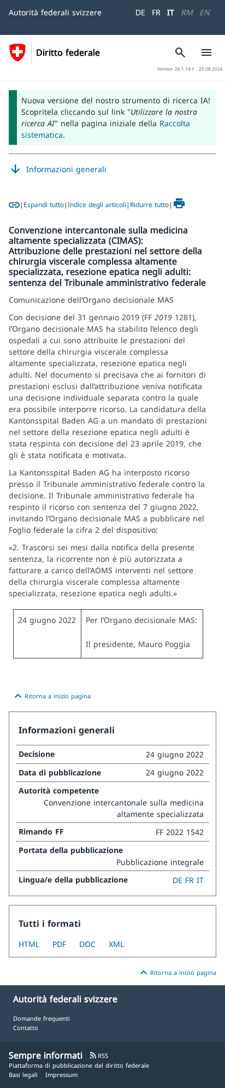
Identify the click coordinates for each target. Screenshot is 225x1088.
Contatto (25, 1028)
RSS (98, 1055)
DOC (87, 944)
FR (156, 12)
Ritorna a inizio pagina (51, 696)
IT (170, 12)
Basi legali (23, 1075)
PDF (59, 944)
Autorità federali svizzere (55, 12)
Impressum (61, 1075)
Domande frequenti (41, 1018)
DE (140, 12)
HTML (29, 944)
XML (116, 944)
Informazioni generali (57, 169)
